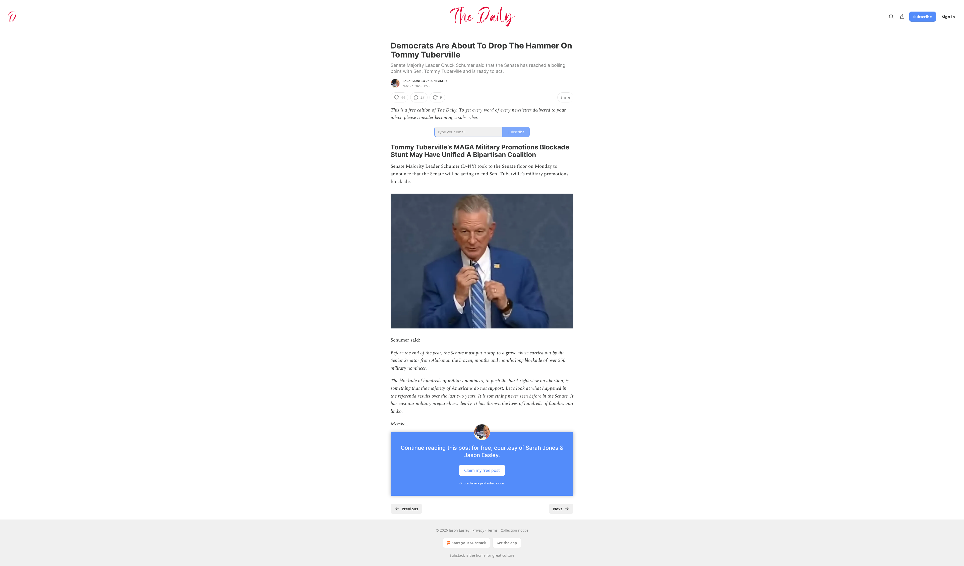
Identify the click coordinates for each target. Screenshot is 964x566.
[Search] (891, 17)
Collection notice (514, 530)
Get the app (507, 542)
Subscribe (922, 16)
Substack (457, 555)
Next (557, 508)
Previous (410, 508)
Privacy (478, 530)
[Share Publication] (902, 17)
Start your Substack (469, 542)
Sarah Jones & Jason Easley (425, 81)
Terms (492, 530)
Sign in (948, 16)
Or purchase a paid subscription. (482, 483)
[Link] (384, 151)
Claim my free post (482, 470)
